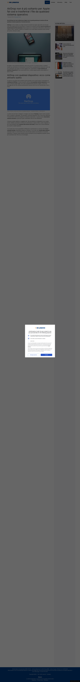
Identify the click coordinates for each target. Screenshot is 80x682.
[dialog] (40, 341)
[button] (40, 341)
